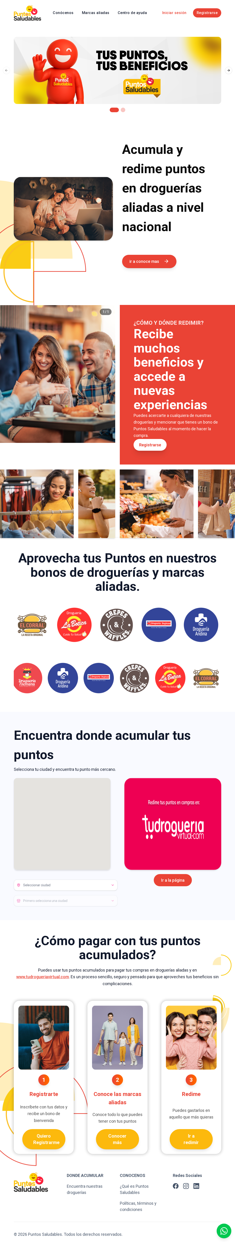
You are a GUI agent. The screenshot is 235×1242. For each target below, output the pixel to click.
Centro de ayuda (132, 13)
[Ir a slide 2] (123, 110)
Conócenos (63, 13)
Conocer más (117, 1139)
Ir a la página (173, 880)
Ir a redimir (191, 1139)
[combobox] (66, 885)
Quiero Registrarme (46, 1139)
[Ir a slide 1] (114, 110)
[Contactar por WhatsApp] (224, 1231)
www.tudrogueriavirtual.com (42, 976)
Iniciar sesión (174, 13)
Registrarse (207, 13)
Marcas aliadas (95, 13)
